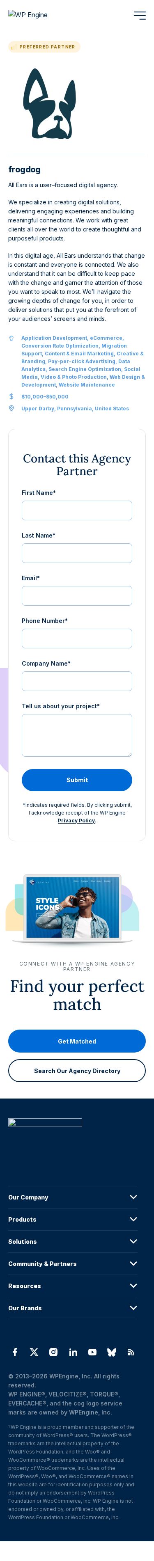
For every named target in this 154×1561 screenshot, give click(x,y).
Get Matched (77, 1040)
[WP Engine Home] (39, 15)
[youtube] (92, 1352)
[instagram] (53, 1352)
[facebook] (14, 1352)
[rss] (131, 1352)
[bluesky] (111, 1352)
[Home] (73, 1139)
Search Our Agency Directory (77, 1070)
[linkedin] (73, 1352)
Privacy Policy (76, 820)
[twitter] (34, 1352)
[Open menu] (140, 15)
